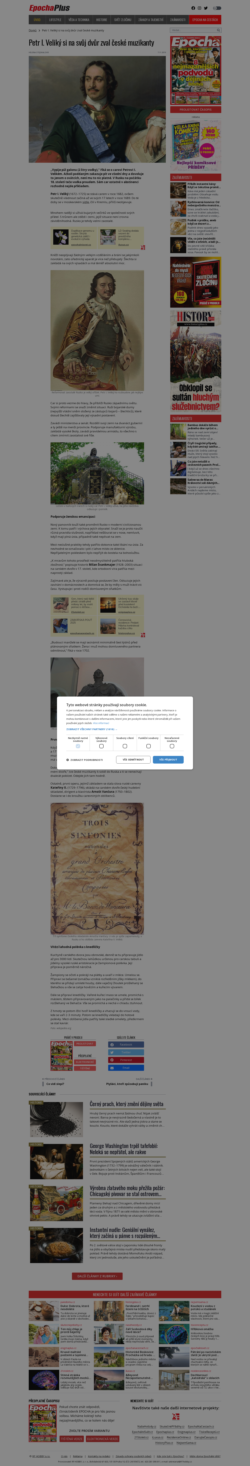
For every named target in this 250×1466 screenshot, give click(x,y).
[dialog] (125, 733)
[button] (125, 729)
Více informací (101, 723)
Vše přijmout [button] (168, 759)
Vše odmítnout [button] (133, 759)
